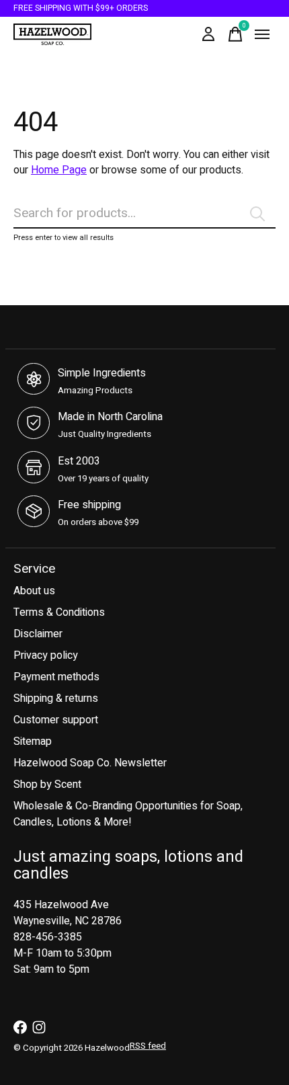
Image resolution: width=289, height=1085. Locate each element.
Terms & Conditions (59, 612)
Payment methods (56, 677)
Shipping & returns (55, 698)
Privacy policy (45, 655)
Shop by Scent (47, 784)
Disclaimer (38, 634)
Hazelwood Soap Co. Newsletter (90, 763)
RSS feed (148, 1046)
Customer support (55, 720)
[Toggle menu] (262, 34)
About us (34, 591)
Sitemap (32, 741)
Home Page (59, 170)
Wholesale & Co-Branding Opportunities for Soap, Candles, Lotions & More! (128, 814)
